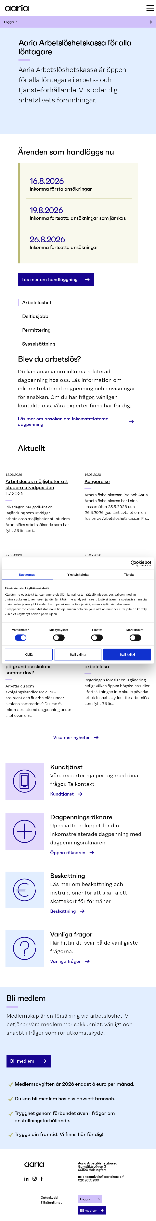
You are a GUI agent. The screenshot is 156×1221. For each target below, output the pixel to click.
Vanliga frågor (65, 961)
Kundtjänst (62, 794)
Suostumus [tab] (27, 574)
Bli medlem (22, 1061)
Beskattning (63, 911)
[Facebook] (41, 1179)
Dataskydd (49, 1197)
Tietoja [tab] (129, 574)
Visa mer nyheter (71, 737)
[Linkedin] (26, 1179)
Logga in (10, 22)
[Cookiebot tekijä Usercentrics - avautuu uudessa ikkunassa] (133, 563)
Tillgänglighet (51, 1202)
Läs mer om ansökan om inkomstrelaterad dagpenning (63, 421)
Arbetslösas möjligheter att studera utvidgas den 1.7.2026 (36, 487)
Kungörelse (97, 481)
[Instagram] (34, 1179)
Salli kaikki (127, 654)
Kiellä (28, 654)
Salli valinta (78, 654)
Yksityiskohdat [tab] (78, 574)
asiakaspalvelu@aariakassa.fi (101, 1177)
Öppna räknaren (67, 852)
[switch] (59, 637)
